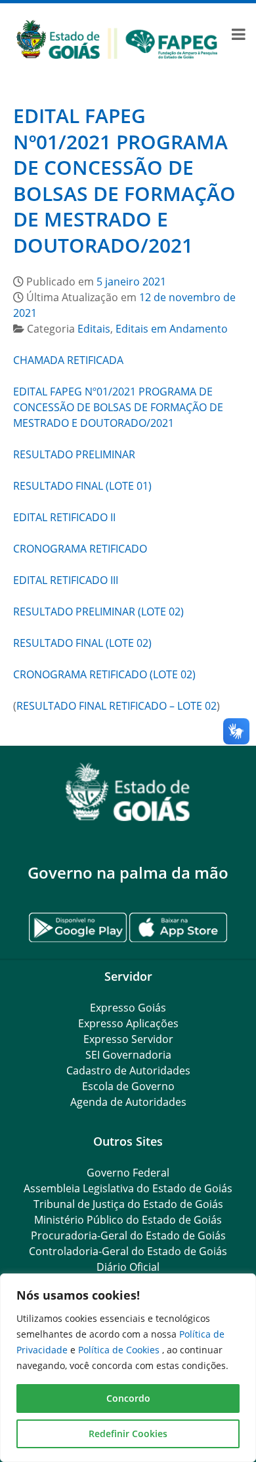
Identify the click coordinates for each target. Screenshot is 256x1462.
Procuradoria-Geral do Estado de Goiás (128, 1235)
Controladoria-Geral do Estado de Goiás (128, 1251)
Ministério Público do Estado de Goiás (128, 1220)
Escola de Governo (128, 1086)
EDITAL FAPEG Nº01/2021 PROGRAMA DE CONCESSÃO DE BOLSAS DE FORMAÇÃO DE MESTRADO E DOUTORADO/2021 (124, 180)
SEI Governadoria (128, 1055)
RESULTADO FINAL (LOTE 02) (82, 643)
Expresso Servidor (128, 1039)
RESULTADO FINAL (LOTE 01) (82, 486)
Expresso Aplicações (128, 1023)
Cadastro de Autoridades (128, 1070)
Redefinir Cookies (128, 1433)
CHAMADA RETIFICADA (68, 360)
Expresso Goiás (128, 1007)
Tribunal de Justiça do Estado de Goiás (128, 1204)
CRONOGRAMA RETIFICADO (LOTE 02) (104, 674)
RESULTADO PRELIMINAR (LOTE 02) (98, 611)
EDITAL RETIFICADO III (65, 580)
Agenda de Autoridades (128, 1102)
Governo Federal (128, 1172)
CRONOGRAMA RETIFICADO (80, 548)
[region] (128, 1367)
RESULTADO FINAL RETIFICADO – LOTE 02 (116, 706)
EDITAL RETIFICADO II (64, 517)
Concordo (128, 1398)
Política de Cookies (120, 1349)
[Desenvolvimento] (116, 38)
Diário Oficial (128, 1267)
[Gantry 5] (128, 792)
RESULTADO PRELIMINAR (74, 454)
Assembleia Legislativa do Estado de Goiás (128, 1188)
